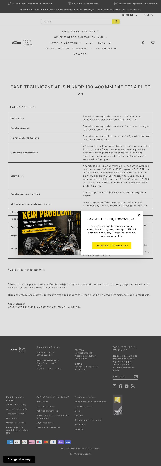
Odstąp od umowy (19, 459)
